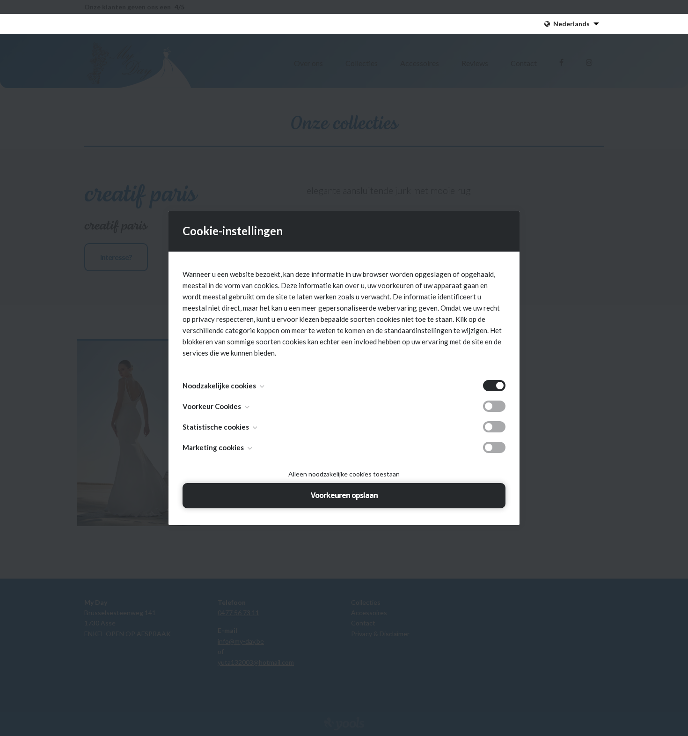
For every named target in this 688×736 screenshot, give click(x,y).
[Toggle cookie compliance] (494, 406)
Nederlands (571, 24)
